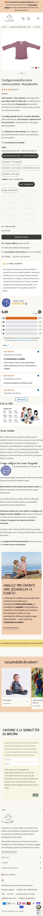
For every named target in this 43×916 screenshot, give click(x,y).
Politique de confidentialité (27, 889)
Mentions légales (8, 889)
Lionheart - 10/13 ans (10, 174)
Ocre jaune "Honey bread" (12, 215)
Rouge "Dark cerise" (10, 190)
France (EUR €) (9, 874)
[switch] (38, 913)
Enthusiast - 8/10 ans (31, 168)
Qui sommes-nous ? (11, 627)
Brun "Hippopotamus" (11, 203)
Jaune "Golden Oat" (10, 221)
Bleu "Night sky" (26, 197)
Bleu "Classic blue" (10, 197)
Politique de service (9, 898)
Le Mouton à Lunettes (15, 911)
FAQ (3, 894)
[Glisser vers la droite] (25, 73)
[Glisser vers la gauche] (18, 73)
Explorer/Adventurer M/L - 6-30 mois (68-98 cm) (20, 156)
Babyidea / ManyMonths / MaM (20, 27)
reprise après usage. (7, 477)
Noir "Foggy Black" (27, 209)
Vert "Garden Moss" (28, 221)
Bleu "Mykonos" (31, 215)
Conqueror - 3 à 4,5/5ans (11, 162)
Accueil (4, 27)
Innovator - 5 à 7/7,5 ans (11, 168)
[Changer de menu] (38, 18)
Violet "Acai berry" (9, 185)
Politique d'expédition (27, 898)
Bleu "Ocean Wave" (10, 209)
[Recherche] (23, 18)
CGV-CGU (10, 894)
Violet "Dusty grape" (30, 203)
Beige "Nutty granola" (29, 191)
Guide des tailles (10, 226)
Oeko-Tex (29, 529)
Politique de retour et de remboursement (17, 885)
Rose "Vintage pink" (26, 184)
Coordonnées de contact (25, 894)
